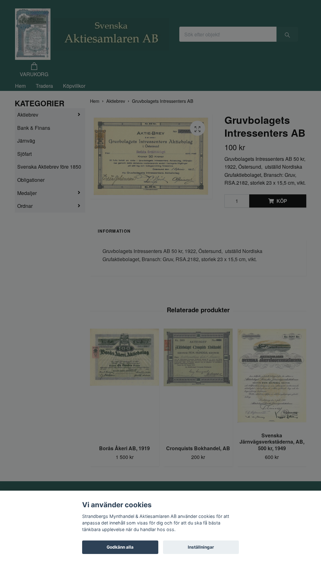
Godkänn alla (120, 547)
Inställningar (201, 547)
